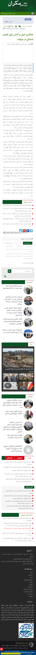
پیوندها (30, 596)
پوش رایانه (18, 643)
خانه (31, 573)
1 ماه (24, 520)
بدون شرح (30, 587)
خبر (31, 344)
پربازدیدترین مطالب (27, 589)
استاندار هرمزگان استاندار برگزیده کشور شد (22, 470)
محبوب (19, 457)
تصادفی (9, 457)
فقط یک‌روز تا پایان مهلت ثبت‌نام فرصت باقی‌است (14, 436)
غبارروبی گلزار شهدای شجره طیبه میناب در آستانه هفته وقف (17, 205)
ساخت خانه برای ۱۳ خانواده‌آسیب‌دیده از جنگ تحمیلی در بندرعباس (19, 370)
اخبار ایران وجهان (27, 515)
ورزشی (30, 584)
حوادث (30, 582)
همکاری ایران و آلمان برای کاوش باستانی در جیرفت (18, 37)
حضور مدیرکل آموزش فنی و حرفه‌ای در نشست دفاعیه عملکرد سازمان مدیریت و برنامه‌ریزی (13, 311)
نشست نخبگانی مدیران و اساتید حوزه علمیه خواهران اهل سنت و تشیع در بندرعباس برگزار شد (12, 404)
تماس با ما (29, 594)
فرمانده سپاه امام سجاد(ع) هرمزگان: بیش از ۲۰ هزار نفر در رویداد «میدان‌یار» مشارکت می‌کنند (13, 300)
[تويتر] (20, 230)
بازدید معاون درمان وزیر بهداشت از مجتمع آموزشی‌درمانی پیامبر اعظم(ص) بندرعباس (12, 321)
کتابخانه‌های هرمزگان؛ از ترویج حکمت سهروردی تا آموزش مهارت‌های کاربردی (13, 448)
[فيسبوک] (27, 230)
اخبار (31, 577)
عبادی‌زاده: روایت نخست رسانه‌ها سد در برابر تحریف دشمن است (12, 331)
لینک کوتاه (24, 233)
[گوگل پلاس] (24, 230)
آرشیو (29, 550)
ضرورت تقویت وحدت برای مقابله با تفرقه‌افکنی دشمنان (13, 412)
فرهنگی (30, 396)
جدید (29, 458)
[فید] (5, 276)
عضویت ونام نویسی (27, 592)
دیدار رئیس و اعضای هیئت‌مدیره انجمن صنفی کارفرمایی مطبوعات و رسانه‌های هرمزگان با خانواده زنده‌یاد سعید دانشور (12, 427)
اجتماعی (28, 19)
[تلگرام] (31, 230)
